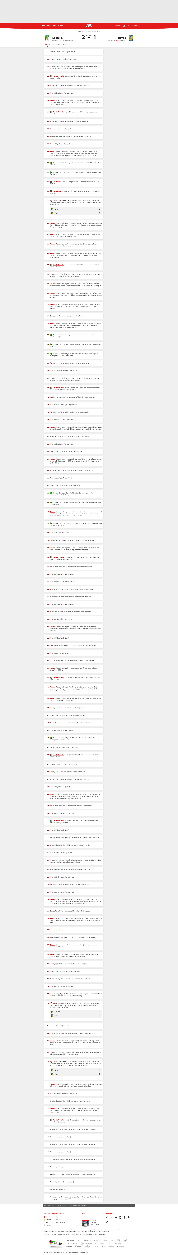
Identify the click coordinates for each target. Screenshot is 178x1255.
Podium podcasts (79, 1246)
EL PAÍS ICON (87, 1246)
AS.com (112, 1240)
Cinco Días (89, 1243)
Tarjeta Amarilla (58, 76)
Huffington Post (73, 1243)
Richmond (124, 1243)
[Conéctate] (129, 26)
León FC (57, 209)
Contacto (46, 1234)
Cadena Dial (95, 1243)
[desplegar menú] (38, 25)
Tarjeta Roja (57, 182)
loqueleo (103, 1246)
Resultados (46, 25)
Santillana (87, 1240)
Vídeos (60, 25)
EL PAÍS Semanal (102, 1243)
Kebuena (117, 1243)
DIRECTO (47, 45)
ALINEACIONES (56, 45)
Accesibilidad (102, 1234)
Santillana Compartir (97, 1240)
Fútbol (54, 25)
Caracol (125, 1240)
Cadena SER (106, 1240)
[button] (55, 1247)
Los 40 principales (78, 1240)
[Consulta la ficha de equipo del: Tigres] (52, 213)
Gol (54, 201)
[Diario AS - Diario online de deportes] (89, 25)
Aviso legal (53, 1234)
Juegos (117, 25)
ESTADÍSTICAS (66, 45)
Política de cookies (76, 1234)
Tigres (56, 213)
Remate (52, 100)
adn (118, 1240)
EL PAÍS (70, 1240)
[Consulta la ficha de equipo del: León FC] (52, 209)
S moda (95, 1246)
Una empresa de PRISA (55, 1242)
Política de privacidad (63, 1234)
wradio (83, 1243)
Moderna (69, 1246)
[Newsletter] (124, 26)
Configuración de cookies (90, 1234)
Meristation (111, 1246)
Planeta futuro (109, 1243)
